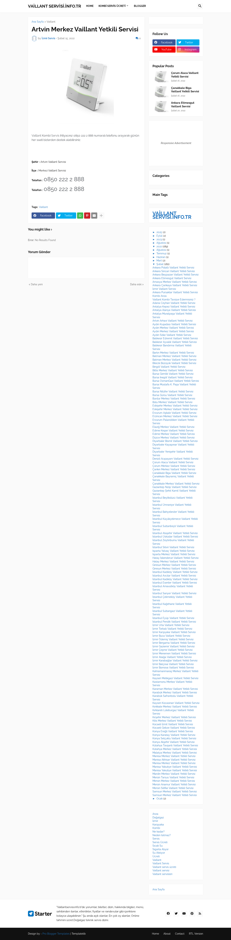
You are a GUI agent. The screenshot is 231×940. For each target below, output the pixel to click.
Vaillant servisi (160, 870)
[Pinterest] (87, 215)
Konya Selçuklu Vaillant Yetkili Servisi (174, 738)
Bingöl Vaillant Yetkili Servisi (168, 366)
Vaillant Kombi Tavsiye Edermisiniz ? (173, 299)
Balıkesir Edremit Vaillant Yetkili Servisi (175, 338)
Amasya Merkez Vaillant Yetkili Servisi (174, 281)
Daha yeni (37, 284)
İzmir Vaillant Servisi (164, 288)
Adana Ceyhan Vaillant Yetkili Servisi (173, 303)
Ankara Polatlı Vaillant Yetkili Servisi (173, 267)
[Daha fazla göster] (101, 215)
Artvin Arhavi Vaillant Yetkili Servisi (172, 320)
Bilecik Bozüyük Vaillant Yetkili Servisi (174, 363)
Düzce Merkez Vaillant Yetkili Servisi (173, 437)
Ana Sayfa (38, 21)
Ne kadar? (158, 831)
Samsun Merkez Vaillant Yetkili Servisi (174, 791)
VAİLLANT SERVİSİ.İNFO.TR (54, 6)
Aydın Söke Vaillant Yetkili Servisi (171, 335)
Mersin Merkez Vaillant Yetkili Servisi (173, 780)
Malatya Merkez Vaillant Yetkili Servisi (174, 752)
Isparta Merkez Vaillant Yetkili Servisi (173, 554)
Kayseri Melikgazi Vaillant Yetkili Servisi (175, 678)
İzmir (155, 820)
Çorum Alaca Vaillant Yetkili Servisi (185, 74)
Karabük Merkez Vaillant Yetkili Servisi (174, 692)
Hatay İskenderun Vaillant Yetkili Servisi (175, 557)
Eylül (159, 235)
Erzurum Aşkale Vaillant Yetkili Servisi (174, 412)
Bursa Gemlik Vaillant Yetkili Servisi (172, 373)
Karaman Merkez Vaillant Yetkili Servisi (175, 688)
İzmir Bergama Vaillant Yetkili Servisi (173, 642)
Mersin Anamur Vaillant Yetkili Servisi (174, 784)
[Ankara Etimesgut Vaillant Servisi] (160, 106)
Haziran (160, 257)
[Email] (94, 215)
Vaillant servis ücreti (164, 867)
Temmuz (161, 253)
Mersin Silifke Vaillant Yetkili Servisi (172, 788)
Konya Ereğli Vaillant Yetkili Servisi (172, 731)
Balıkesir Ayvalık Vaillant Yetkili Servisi (174, 342)
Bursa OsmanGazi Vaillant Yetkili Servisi (175, 380)
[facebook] (168, 914)
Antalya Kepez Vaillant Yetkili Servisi (173, 306)
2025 (159, 232)
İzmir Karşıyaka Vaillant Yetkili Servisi (174, 632)
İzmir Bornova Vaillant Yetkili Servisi (173, 667)
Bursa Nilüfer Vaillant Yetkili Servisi (172, 391)
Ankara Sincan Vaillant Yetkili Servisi (173, 271)
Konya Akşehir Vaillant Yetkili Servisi (173, 742)
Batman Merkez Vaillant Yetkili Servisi (174, 356)
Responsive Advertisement (176, 143)
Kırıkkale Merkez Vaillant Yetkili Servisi (174, 706)
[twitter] (176, 914)
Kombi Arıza (159, 295)
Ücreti (156, 856)
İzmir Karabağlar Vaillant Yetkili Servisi (174, 660)
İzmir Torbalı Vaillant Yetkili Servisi (172, 628)
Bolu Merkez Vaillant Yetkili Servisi (172, 402)
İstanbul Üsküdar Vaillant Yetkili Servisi (175, 536)
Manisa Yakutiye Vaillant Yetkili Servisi (174, 766)
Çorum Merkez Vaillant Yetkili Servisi (173, 465)
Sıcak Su (157, 845)
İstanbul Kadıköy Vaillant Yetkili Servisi (174, 572)
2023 (159, 239)
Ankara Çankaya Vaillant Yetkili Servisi (174, 285)
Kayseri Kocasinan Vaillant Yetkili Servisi (175, 703)
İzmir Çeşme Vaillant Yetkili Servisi (172, 649)
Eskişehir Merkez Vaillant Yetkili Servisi (174, 405)
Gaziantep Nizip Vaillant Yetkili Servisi (174, 487)
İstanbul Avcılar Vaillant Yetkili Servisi (174, 575)
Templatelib (79, 933)
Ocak (159, 798)
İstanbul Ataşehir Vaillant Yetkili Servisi (175, 533)
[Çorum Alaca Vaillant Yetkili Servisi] (160, 76)
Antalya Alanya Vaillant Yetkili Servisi (174, 310)
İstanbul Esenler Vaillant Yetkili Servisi (174, 582)
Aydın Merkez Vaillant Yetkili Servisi (173, 327)
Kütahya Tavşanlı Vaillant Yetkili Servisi (175, 745)
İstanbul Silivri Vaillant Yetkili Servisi (173, 547)
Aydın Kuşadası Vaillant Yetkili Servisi (174, 324)
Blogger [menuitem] (140, 6)
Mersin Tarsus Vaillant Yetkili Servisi (173, 777)
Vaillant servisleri (162, 874)
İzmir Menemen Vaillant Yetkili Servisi (174, 653)
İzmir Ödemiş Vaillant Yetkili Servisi (172, 639)
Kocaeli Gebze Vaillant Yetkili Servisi (173, 727)
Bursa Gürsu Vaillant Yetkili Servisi (172, 395)
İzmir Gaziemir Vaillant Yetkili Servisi (173, 646)
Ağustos (161, 242)
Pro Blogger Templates (56, 933)
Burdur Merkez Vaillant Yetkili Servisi (173, 398)
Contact (179, 933)
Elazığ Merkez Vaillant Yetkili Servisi (173, 426)
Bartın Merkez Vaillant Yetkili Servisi (173, 352)
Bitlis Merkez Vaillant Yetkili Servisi (172, 370)
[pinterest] (192, 914)
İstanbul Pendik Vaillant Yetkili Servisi (174, 621)
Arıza (155, 813)
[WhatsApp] (80, 215)
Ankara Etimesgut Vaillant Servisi (182, 104)
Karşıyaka (158, 824)
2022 (159, 246)
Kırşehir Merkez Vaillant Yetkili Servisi (174, 717)
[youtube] (184, 914)
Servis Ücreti (159, 842)
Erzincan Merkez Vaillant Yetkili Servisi (174, 416)
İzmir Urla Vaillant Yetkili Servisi (170, 625)
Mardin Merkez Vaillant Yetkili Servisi (173, 773)
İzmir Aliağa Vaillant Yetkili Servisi (172, 657)
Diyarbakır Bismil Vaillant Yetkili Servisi (175, 441)
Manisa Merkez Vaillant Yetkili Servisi (173, 756)
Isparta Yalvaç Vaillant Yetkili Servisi (173, 550)
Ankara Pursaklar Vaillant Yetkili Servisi (175, 292)
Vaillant (51, 21)
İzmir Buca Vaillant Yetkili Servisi (171, 635)
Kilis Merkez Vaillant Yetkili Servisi (172, 720)
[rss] (200, 914)
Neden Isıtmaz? (161, 835)
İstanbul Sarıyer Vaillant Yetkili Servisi (174, 593)
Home (155, 933)
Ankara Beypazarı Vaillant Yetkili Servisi (175, 274)
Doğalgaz (158, 817)
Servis (156, 838)
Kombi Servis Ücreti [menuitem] (112, 6)
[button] (200, 6)
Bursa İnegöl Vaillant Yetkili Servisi (172, 377)
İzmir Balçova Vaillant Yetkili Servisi (173, 664)
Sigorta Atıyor (160, 849)
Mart (159, 260)
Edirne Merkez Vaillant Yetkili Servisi (173, 434)
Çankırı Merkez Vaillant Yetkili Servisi (173, 469)
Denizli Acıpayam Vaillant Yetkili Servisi (175, 458)
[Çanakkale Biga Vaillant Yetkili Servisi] (160, 91)
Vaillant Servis (160, 863)
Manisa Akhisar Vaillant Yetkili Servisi (173, 759)
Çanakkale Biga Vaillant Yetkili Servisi (185, 89)
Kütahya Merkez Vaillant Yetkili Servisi (174, 749)
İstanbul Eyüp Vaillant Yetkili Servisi (173, 618)
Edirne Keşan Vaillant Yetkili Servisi (172, 430)
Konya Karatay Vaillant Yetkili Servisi (173, 734)
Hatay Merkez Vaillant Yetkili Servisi (173, 561)
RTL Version (196, 933)
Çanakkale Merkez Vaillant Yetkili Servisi (175, 483)
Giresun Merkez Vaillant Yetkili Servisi (174, 564)
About (167, 933)
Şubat (160, 264)
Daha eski (135, 284)
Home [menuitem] (89, 6)
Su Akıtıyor (158, 852)
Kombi (156, 828)
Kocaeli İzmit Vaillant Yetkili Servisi (172, 724)
